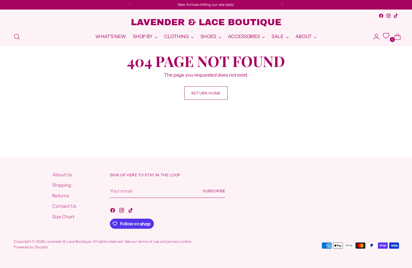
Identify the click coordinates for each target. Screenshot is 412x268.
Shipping (61, 185)
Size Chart (63, 217)
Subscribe (214, 191)
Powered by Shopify (31, 247)
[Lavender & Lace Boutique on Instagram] (388, 15)
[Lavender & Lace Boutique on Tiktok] (395, 15)
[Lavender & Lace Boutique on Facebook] (381, 15)
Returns (60, 195)
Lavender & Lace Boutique (68, 241)
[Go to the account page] (374, 36)
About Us (62, 174)
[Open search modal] (16, 36)
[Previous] (130, 5)
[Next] (282, 5)
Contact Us (64, 206)
